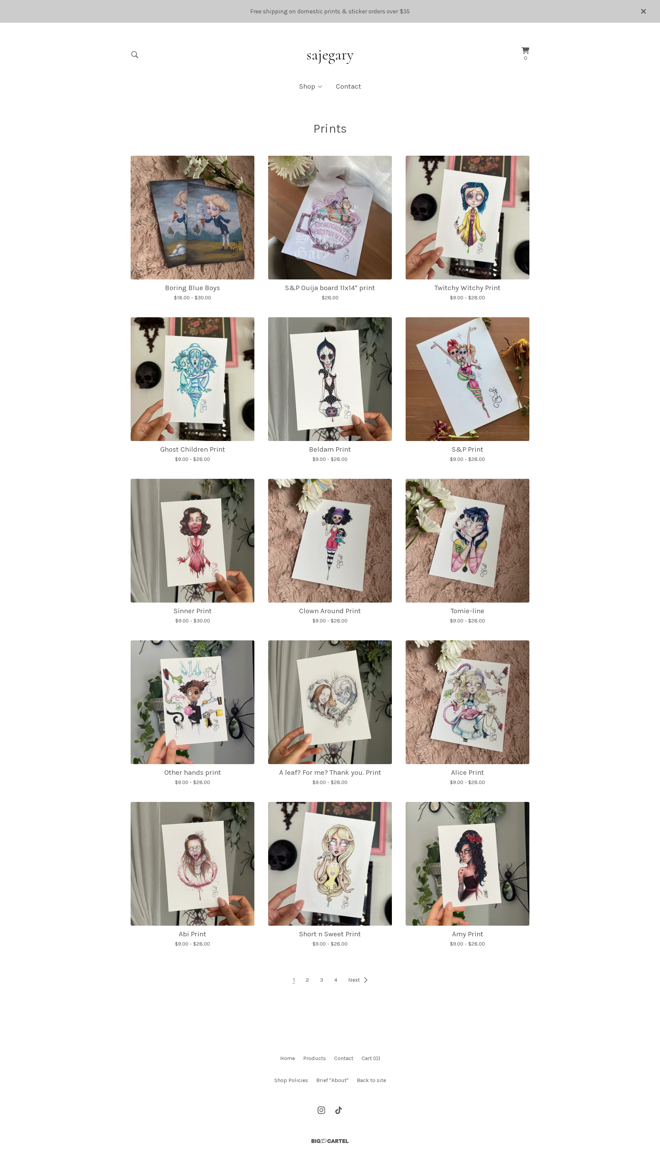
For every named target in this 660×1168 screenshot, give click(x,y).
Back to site (371, 1080)
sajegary (330, 54)
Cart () (371, 1058)
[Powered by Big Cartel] (330, 1141)
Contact (348, 86)
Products (314, 1058)
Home (287, 1058)
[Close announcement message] (643, 11)
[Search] (135, 54)
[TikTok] (338, 1110)
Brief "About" (332, 1080)
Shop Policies (291, 1080)
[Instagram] (321, 1110)
